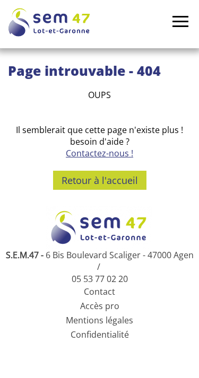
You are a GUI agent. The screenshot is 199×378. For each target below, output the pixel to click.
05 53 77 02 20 (100, 279)
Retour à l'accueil (100, 180)
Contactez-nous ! (99, 153)
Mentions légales (99, 320)
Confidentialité (100, 334)
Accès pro (99, 306)
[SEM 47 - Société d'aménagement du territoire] (49, 22)
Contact (99, 291)
